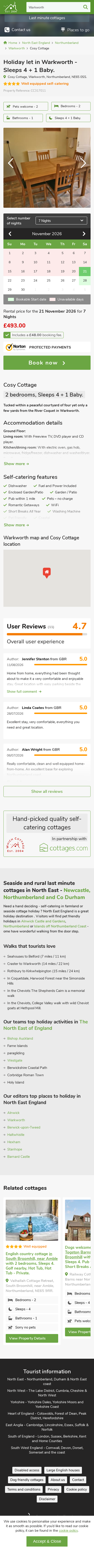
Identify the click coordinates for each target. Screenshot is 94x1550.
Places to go (78, 30)
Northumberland (16, 926)
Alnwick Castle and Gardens (43, 921)
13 (74, 262)
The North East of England (45, 1025)
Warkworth (36, 7)
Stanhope (14, 1149)
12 (62, 262)
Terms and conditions (23, 1489)
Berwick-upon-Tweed (23, 1127)
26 (62, 280)
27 (74, 280)
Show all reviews (47, 791)
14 (85, 262)
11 (48, 262)
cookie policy (68, 1530)
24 (35, 280)
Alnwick (13, 1113)
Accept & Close (47, 1541)
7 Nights (45, 221)
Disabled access (27, 1470)
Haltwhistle (15, 1134)
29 (9, 290)
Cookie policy (76, 1489)
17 (35, 271)
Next (81, 168)
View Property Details (27, 1338)
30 (23, 290)
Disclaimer (47, 1499)
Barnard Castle (18, 1156)
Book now (44, 362)
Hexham (13, 1142)
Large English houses (63, 1470)
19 (62, 271)
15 (9, 271)
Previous (12, 168)
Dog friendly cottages (26, 1480)
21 (85, 271)
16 (23, 271)
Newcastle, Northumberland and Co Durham (46, 894)
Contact (78, 1480)
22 (9, 280)
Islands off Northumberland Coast (60, 926)
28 (85, 280)
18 (48, 271)
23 (23, 280)
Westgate (14, 1060)
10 (35, 262)
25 (48, 280)
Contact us (21, 29)
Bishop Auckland (20, 1038)
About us (58, 1480)
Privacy (53, 1489)
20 (74, 271)
